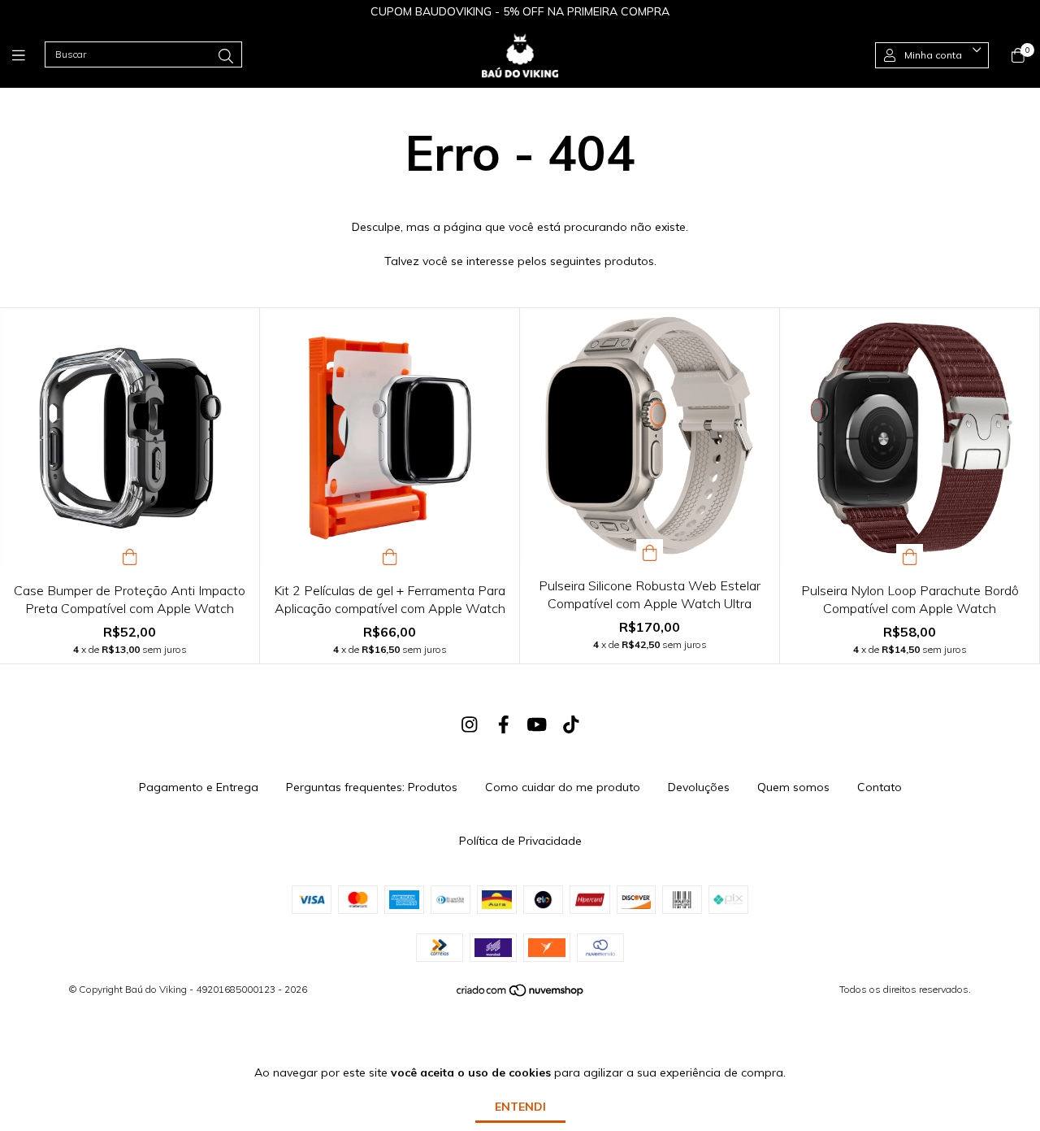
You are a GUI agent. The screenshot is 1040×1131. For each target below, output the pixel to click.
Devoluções (699, 787)
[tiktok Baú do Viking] (571, 724)
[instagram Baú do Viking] (469, 724)
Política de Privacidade (520, 840)
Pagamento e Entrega (198, 787)
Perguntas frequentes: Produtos (371, 787)
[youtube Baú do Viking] (537, 724)
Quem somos (793, 787)
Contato (879, 787)
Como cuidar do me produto (562, 787)
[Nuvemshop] (521, 994)
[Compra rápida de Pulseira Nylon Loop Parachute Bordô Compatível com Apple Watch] (910, 556)
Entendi (520, 1106)
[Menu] (28, 54)
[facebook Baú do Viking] (503, 724)
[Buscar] (226, 56)
